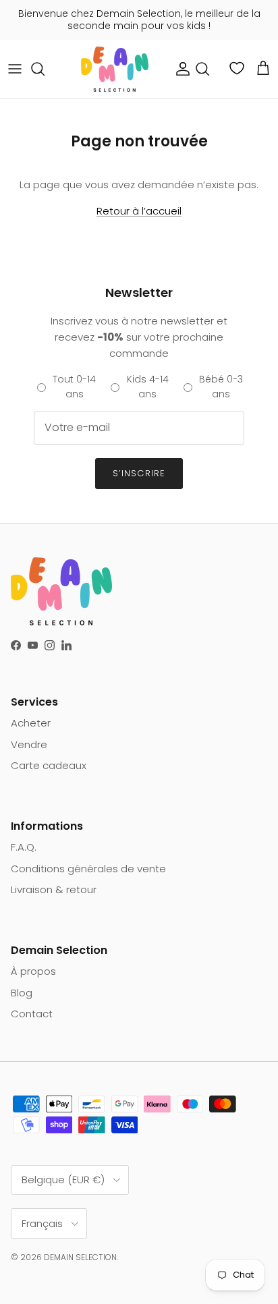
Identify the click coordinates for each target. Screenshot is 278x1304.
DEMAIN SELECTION (80, 1257)
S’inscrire (139, 473)
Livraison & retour (53, 889)
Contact (32, 1014)
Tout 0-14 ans (74, 386)
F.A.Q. (23, 847)
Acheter (31, 723)
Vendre (29, 744)
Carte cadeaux (48, 765)
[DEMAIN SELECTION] (114, 69)
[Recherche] (44, 69)
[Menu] (15, 69)
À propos (33, 971)
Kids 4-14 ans (148, 386)
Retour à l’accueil (139, 211)
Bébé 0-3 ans (221, 386)
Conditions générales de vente (88, 868)
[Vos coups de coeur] (238, 68)
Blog (21, 993)
